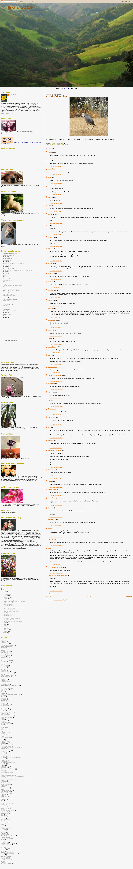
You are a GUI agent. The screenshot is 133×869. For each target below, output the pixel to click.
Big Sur (3, 650)
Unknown (51, 237)
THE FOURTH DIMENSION (10, 289)
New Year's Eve (5, 766)
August (6, 598)
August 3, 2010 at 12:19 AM (56, 287)
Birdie (50, 281)
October (6, 595)
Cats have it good (6, 657)
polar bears (4, 785)
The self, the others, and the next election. (13, 285)
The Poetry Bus (7, 294)
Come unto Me (5, 665)
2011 (4, 589)
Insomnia (3, 729)
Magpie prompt (5, 741)
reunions (3, 799)
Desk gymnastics (5, 681)
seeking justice (5, 806)
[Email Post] (64, 143)
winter (2, 854)
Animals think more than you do (11, 611)
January (6, 631)
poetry (3, 780)
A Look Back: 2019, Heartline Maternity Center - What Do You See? (19, 270)
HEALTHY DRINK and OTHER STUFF (12, 290)
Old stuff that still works (7, 772)
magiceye (51, 392)
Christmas (4, 661)
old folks (3, 771)
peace (3, 777)
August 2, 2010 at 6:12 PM (56, 246)
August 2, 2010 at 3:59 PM (56, 158)
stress (2, 825)
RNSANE (50, 290)
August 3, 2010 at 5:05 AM (56, 327)
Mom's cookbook (5, 755)
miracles (3, 753)
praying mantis (5, 788)
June (5, 624)
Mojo (49, 355)
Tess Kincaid (52, 489)
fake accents (4, 689)
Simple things (4, 813)
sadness (3, 801)
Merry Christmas (7, 265)
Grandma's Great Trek (7, 712)
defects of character (6, 678)
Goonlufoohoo (5, 709)
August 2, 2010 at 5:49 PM (56, 223)
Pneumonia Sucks (8, 615)
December (6, 592)
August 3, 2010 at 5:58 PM (56, 478)
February (6, 629)
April (5, 627)
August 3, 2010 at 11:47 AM (56, 424)
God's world (4, 708)
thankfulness (4, 834)
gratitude (3, 713)
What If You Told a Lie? (9, 608)
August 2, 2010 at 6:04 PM (56, 234)
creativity (3, 670)
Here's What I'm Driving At (10, 614)
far (4, 315)
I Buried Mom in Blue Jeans (10, 617)
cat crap (3, 656)
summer (3, 827)
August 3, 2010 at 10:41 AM (56, 414)
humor (3, 726)
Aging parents (52, 144)
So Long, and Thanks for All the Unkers (13, 621)
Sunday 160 (4, 828)
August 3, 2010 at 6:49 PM (56, 487)
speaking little (5, 819)
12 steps (3, 640)
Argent (50, 330)
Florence (3, 699)
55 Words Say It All (8, 602)
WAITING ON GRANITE (9, 305)
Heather (50, 308)
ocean (3, 770)
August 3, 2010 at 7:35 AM (56, 352)
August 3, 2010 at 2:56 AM (56, 306)
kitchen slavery (5, 732)
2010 (4, 591)
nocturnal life (4, 767)
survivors (3, 832)
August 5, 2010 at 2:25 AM (56, 564)
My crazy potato (5, 760)
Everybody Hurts (5, 684)
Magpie (50, 263)
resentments (4, 798)
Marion (50, 214)
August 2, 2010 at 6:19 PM (56, 260)
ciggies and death (6, 662)
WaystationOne (7, 314)
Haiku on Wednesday (7, 717)
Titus (49, 205)
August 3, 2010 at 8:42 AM (56, 364)
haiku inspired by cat (6, 714)
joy (2, 731)
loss (2, 738)
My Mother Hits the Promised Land (12, 618)
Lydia (49, 548)
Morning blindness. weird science (10, 757)
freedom (3, 702)
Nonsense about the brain (8, 769)
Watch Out (6, 612)
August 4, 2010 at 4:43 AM (56, 537)
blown (4, 275)
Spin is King (4, 822)
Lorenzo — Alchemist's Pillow (57, 575)
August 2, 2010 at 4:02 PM (56, 174)
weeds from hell (5, 848)
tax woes (3, 833)
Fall (2, 690)
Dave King (51, 519)
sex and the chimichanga (8, 810)
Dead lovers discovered (7, 675)
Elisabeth (51, 300)
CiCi (49, 160)
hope (49, 481)
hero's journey (5, 722)
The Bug (50, 539)
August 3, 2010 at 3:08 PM (56, 447)
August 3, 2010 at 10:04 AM (56, 389)
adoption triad (5, 642)
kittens (3, 733)
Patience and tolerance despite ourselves (12, 776)
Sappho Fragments (6, 803)
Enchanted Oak (20, 7)
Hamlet (3, 719)
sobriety (3, 818)
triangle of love (5, 842)
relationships (4, 796)
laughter (3, 734)
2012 (4, 588)
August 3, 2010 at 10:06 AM (56, 398)
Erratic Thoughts (53, 498)
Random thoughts (6, 791)
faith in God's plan (60, 144)
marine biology (5, 742)
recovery (3, 794)
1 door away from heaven (10, 253)
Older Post (129, 596)
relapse (3, 795)
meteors (3, 752)
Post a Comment (50, 593)
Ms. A (49, 177)
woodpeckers (4, 857)
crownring (51, 469)
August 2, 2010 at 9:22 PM (56, 270)
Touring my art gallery (7, 838)
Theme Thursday (5, 837)
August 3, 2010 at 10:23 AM (56, 406)
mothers (66, 144)
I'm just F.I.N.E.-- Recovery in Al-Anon (13, 263)
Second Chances (7, 260)
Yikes (2, 862)
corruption (4, 667)
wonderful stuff (5, 856)
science (3, 804)
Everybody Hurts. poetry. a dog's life (10, 685)
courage (3, 669)
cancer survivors (5, 655)
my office (3, 764)
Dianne (50, 248)
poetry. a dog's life (6, 784)
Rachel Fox (51, 417)
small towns (4, 815)
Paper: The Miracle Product (8, 775)
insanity (3, 728)
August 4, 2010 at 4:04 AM (56, 517)
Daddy (3, 674)
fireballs (3, 697)
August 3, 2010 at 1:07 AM (56, 297)
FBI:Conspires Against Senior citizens (11, 694)
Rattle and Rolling (6, 793)
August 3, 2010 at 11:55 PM (56, 505)
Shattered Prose (7, 279)
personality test (22, 364)
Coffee (3, 664)
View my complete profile (8, 113)
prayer (3, 786)
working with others (6, 858)
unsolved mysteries (6, 844)
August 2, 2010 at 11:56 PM (56, 279)
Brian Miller (51, 169)
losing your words (6, 737)
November (6, 594)
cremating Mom (5, 671)
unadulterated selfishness (8, 843)
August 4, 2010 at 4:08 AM (56, 525)
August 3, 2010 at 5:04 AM (56, 317)
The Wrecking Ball (7, 280)
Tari (49, 427)
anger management (6, 646)
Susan (50, 152)
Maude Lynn (52, 409)
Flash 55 (3, 698)
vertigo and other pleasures (8, 846)
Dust (2, 683)
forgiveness (4, 700)
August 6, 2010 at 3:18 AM (56, 573)
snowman (3, 817)
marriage (3, 743)
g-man (50, 528)
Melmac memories (6, 750)
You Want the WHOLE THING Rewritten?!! (14, 607)
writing (3, 861)
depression (4, 680)
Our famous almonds (6, 774)
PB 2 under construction (9, 295)
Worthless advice (5, 860)
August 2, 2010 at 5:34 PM (56, 211)
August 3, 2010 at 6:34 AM (56, 344)
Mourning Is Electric (8, 609)
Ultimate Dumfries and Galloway (10, 310)
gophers (3, 710)
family (2, 691)
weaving (3, 847)
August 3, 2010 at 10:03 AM (56, 381)
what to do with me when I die (9, 853)
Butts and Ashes (8, 258)
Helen (49, 197)
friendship (4, 703)
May (5, 625)
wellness (3, 849)
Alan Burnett (52, 320)
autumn (3, 649)
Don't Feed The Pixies (55, 567)
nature (3, 765)
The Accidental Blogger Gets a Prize (12, 600)
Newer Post (49, 596)
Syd (49, 400)
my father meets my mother (8, 762)
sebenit (3, 805)
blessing (3, 652)
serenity (3, 809)
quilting (3, 789)
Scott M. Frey (52, 347)
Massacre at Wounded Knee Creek (10, 747)
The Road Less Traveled (10, 299)
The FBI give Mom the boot (8, 836)
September (7, 597)
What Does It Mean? (6, 852)
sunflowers (4, 829)
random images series (7, 790)
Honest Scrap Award (6, 723)
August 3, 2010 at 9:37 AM (56, 372)
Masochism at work (6, 745)
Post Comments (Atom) (60, 600)
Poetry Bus (4, 781)
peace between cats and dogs (9, 779)
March (5, 628)
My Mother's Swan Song (9, 619)
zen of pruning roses (6, 863)
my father (3, 761)
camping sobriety (5, 654)
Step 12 (3, 824)
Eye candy (4, 686)
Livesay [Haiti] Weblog (9, 268)
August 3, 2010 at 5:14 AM (56, 336)
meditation (4, 748)
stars (2, 823)
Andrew (50, 186)
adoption (3, 641)
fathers (3, 693)
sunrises (3, 830)
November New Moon (8, 255)
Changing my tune (6, 660)
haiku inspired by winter (7, 715)
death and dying (5, 676)
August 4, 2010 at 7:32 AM (56, 545)
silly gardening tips (6, 812)
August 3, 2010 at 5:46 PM (56, 467)
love (2, 739)
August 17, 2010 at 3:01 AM (56, 590)
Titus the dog (6, 309)
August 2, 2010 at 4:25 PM (56, 203)
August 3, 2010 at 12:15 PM (56, 437)
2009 (4, 632)
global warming (5, 707)
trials (2, 841)
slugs (2, 814)
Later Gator (6, 300)
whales (3, 851)
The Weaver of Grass (54, 375)
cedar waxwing (5, 659)
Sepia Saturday (5, 808)
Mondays (3, 756)
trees (2, 839)
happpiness (4, 721)
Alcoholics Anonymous (7, 645)
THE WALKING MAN (8, 304)
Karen (50, 508)
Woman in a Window (54, 450)
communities (4, 666)
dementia (3, 679)
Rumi (2, 800)
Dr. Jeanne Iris (52, 367)
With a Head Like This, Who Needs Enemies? (14, 601)
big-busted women (6, 651)
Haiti (2, 718)
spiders (3, 820)
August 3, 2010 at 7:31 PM (56, 495)
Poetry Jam (4, 782)
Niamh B (50, 440)
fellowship (4, 695)
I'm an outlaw (4, 727)
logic (2, 736)
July (5, 622)
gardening (4, 705)
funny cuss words (5, 704)
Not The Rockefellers (9, 274)
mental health (4, 751)
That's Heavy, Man (8, 605)
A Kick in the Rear (8, 604)
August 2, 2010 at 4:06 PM (56, 194)
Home (89, 596)
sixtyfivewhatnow (8, 284)
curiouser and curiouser (7, 673)
